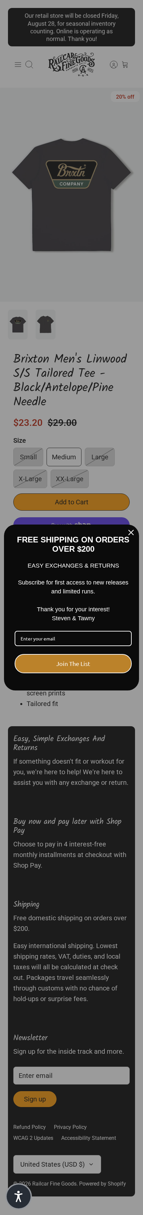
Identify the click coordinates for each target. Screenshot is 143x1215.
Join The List (73, 663)
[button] (18, 1196)
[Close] (131, 532)
